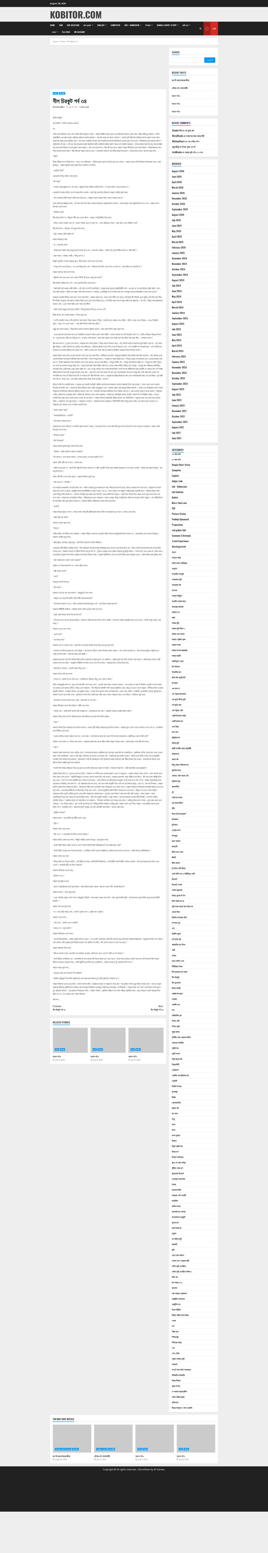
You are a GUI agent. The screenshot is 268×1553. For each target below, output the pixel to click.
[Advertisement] (108, 68)
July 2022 (176, 394)
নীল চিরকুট (62, 93)
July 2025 (176, 220)
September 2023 (180, 318)
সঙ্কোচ (174, 1364)
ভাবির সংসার (176, 1206)
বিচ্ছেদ (174, 1140)
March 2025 (177, 242)
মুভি (173, 1249)
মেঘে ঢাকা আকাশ (178, 1255)
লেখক (54, 31)
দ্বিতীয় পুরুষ (176, 933)
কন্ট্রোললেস (176, 737)
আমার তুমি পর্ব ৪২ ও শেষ (194, 152)
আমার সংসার (176, 644)
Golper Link (177, 481)
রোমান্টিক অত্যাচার (178, 1298)
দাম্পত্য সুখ (176, 922)
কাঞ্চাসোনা (175, 753)
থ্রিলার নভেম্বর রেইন (179, 917)
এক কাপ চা (176, 688)
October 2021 (178, 416)
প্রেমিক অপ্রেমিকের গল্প (180, 1075)
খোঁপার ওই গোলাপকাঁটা (180, 88)
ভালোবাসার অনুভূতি (178, 1217)
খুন (173, 791)
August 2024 (178, 280)
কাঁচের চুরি (175, 742)
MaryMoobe (177, 136)
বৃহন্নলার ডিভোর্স (178, 1173)
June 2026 (177, 176)
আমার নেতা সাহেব (178, 633)
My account (79, 31)
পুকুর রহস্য (176, 1031)
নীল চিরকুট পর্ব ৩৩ (157, 1007)
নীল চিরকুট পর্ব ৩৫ (59, 1007)
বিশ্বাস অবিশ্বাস (177, 1157)
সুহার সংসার (176, 1386)
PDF (173, 508)
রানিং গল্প (185, 25)
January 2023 (178, 362)
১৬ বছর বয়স (176, 454)
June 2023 (177, 334)
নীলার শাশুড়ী (176, 988)
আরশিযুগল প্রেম (177, 661)
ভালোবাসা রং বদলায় (179, 1211)
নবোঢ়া (174, 955)
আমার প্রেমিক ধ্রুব (178, 639)
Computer (115, 25)
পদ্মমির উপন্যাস (177, 993)
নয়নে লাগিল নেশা (178, 960)
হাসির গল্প (175, 1402)
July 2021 (176, 432)
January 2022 (178, 405)
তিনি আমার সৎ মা (178, 900)
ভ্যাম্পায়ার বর (176, 1227)
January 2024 (178, 313)
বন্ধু (173, 1118)
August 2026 (178, 171)
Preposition (177, 524)
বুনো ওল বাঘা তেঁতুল (179, 1162)
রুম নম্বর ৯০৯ (177, 1282)
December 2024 (179, 258)
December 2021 (179, 411)
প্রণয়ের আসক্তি (178, 1042)
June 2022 (177, 400)
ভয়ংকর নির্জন (176, 1189)
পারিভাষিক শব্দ (177, 1015)
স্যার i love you (178, 1396)
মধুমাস (174, 1233)
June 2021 (176, 438)
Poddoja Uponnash (180, 519)
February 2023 (179, 356)
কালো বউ (175, 759)
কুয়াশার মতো (176, 770)
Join (61, 25)
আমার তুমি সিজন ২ (178, 628)
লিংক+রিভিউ (66, 31)
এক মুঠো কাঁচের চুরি (178, 699)
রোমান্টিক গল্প (176, 1304)
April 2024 (177, 302)
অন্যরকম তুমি (177, 579)
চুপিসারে (174, 824)
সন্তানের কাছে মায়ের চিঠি (195, 136)
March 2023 (177, 351)
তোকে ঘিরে (176, 911)
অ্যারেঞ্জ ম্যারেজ (177, 606)
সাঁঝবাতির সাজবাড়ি (178, 1375)
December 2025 (179, 198)
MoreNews (144, 1469)
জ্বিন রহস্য (176, 862)
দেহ (173, 928)
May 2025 (176, 231)
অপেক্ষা (174, 590)
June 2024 (177, 291)
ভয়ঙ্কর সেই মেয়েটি (179, 1195)
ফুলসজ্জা (175, 1091)
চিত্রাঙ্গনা (175, 819)
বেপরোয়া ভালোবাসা (178, 1178)
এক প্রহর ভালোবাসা (179, 693)
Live (214, 28)
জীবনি (174, 857)
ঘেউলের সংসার (177, 797)
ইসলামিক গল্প (176, 672)
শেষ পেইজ (176, 1353)
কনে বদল (175, 732)
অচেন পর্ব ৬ (70, 1040)
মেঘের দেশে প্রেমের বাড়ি (180, 1260)
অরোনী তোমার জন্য (179, 601)
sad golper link (179, 530)
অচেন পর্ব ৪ (145, 1040)
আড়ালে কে (176, 612)
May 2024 (176, 296)
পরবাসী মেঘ (176, 1004)
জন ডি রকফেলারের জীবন (180, 80)
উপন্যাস (148, 25)
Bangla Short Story (166, 25)
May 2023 (176, 340)
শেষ (173, 1347)
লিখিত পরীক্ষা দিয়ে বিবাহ (180, 1315)
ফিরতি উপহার (176, 1086)
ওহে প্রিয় (175, 726)
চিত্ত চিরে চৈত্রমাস (179, 813)
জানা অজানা (176, 841)
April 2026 (177, 182)
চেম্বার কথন (176, 830)
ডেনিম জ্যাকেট (177, 890)
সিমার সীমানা (176, 1380)
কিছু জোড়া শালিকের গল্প (180, 764)
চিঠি (173, 808)
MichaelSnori (178, 141)
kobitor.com (76, 14)
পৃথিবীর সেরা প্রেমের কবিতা (181, 1037)
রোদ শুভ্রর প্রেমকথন (179, 1293)
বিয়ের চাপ (175, 1151)
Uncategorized (179, 546)
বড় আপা (175, 1113)
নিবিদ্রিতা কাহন (177, 966)
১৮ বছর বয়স (176, 459)
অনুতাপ (174, 568)
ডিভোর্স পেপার (177, 884)
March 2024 (178, 307)
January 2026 (178, 193)
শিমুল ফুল (175, 1331)
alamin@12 (59, 107)
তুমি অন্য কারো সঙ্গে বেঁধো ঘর (182, 906)
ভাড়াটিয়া (175, 1200)
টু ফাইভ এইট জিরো (179, 868)
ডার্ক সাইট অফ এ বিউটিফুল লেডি (183, 873)
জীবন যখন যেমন (177, 851)
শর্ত (173, 1326)
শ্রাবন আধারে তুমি (178, 1358)
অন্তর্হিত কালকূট (178, 573)
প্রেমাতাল (175, 1069)
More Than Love (179, 503)
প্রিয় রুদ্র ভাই (177, 1059)
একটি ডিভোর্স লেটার (179, 715)
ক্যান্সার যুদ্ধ (176, 781)
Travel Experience (180, 541)
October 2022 (178, 378)
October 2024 (178, 269)
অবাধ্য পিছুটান (177, 595)
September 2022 (180, 383)
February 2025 (179, 247)
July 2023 (176, 329)
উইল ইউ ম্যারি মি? (179, 677)
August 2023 (178, 323)
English (100, 25)
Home (52, 25)
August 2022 (178, 389)
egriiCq (175, 146)
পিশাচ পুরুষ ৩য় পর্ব (188, 146)
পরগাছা (174, 999)
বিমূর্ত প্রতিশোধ (177, 1146)
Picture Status (179, 514)
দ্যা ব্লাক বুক (176, 939)
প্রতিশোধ (175, 1048)
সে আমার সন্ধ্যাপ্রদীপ (179, 1391)
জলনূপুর (174, 835)
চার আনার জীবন (177, 802)
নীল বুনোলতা (176, 982)
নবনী (173, 950)
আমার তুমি (175, 623)
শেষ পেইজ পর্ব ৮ (193, 141)
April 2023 (177, 345)
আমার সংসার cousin (179, 650)
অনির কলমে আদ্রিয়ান (179, 563)
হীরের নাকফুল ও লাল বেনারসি (182, 1407)
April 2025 (177, 236)
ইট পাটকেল (176, 666)
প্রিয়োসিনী (175, 1064)
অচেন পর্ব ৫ (108, 1040)
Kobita (175, 497)
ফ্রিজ (174, 1097)
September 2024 (180, 274)
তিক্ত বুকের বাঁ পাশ (178, 895)
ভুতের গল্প (175, 1222)
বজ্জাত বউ (175, 1108)
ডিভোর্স (174, 879)
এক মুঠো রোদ (189, 130)
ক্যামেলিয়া (175, 786)
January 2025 (178, 253)
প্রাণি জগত (176, 1053)
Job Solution (73, 25)
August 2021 (178, 427)
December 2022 (179, 367)
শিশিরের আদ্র (176, 1342)
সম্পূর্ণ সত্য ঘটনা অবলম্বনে (181, 1369)
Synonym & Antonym (181, 535)
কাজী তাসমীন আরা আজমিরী (181, 748)
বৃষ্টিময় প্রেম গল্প (177, 1168)
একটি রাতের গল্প (177, 721)
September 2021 (180, 422)
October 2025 (178, 204)
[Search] (200, 28)
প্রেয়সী (174, 1080)
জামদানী (175, 846)
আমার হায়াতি (176, 655)
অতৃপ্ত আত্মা (176, 557)
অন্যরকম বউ (176, 584)
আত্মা (173, 617)
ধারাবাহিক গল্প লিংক (178, 944)
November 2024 (179, 264)
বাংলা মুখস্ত (87, 25)
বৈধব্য (174, 1184)
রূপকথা (174, 1287)
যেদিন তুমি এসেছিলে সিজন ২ (182, 1271)
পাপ (173, 1009)
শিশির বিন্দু (175, 1336)
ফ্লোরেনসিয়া (176, 1102)
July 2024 (176, 285)
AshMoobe (177, 152)
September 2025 (180, 209)
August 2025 (178, 214)
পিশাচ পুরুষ (176, 1026)
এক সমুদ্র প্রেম (177, 710)
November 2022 (179, 373)
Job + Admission (131, 25)
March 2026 (177, 187)
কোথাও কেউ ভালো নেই (180, 775)
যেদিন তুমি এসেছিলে (179, 1266)
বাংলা (173, 1124)
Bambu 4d (177, 130)
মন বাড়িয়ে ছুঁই (177, 1238)
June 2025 (177, 225)
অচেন (57, 1049)
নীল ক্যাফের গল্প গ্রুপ (179, 971)
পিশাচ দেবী (175, 1020)
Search (176, 52)
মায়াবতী (174, 1244)
